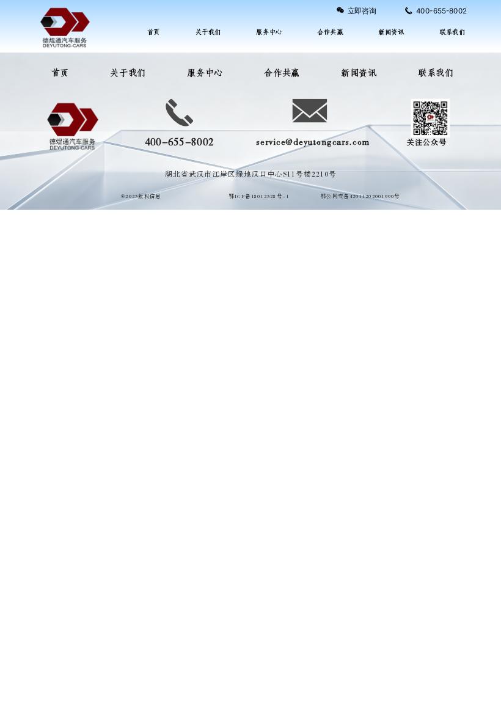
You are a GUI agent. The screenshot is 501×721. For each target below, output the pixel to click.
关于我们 (208, 32)
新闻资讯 (391, 32)
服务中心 (269, 32)
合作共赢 (330, 32)
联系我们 (452, 32)
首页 (153, 32)
